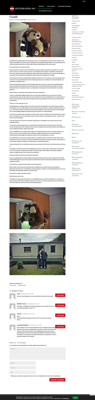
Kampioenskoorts (76, 66)
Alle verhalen (51, 6)
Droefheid (74, 29)
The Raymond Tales (77, 82)
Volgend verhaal (22, 285)
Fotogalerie (74, 60)
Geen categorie (75, 64)
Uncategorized (75, 90)
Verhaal (29, 19)
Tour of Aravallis (76, 88)
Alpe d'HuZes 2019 (76, 43)
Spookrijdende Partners (45, 11)
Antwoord (60, 295)
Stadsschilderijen (76, 77)
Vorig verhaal (13, 285)
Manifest (41, 6)
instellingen (66, 398)
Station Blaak (75, 80)
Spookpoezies (75, 73)
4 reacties (33, 19)
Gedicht (73, 62)
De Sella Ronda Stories (77, 53)
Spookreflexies (75, 75)
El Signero (74, 57)
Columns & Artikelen (77, 50)
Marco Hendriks (16, 19)
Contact (84, 1)
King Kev (74, 23)
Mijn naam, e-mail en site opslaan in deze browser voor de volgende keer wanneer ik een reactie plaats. (36, 376)
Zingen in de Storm (76, 99)
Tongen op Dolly (76, 21)
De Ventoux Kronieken (77, 55)
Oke (75, 397)
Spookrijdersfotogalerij (64, 6)
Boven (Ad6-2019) (76, 48)
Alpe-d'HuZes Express (77, 46)
